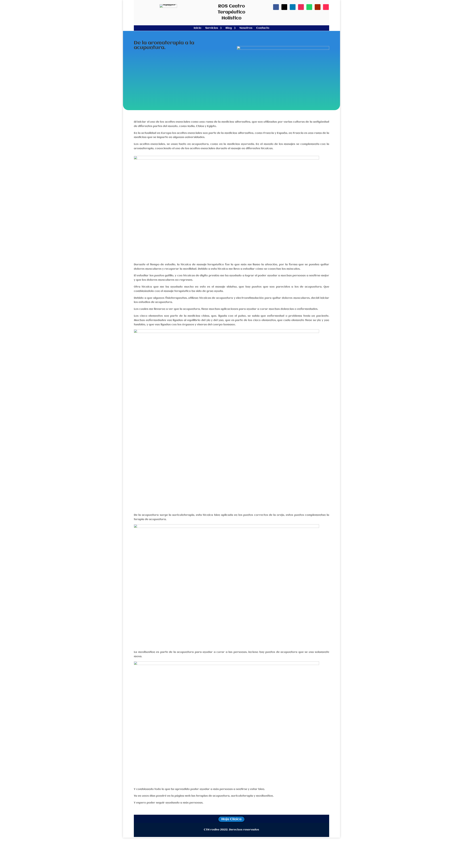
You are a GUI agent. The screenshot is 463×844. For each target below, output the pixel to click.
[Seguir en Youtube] (317, 7)
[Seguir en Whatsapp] (309, 7)
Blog (229, 28)
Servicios (211, 28)
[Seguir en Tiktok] (326, 7)
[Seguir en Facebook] (276, 7)
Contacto (262, 28)
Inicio (197, 28)
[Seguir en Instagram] (301, 7)
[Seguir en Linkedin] (293, 7)
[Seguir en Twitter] (284, 7)
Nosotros (245, 28)
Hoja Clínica (231, 819)
